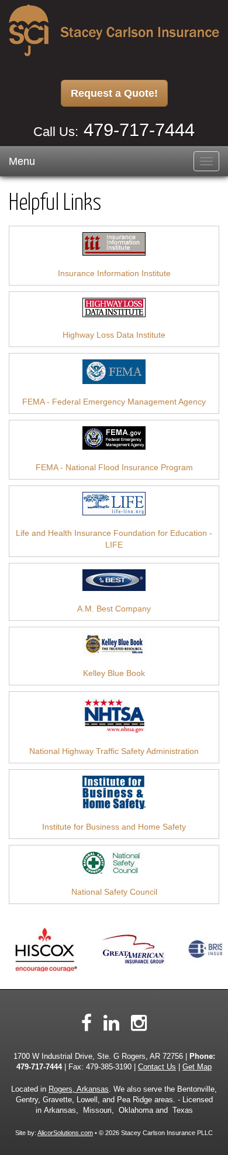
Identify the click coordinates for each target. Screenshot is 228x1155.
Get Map (197, 1067)
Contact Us (157, 1067)
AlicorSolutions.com (65, 1132)
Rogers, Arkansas (79, 1089)
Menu (22, 161)
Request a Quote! (114, 93)
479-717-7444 (139, 130)
